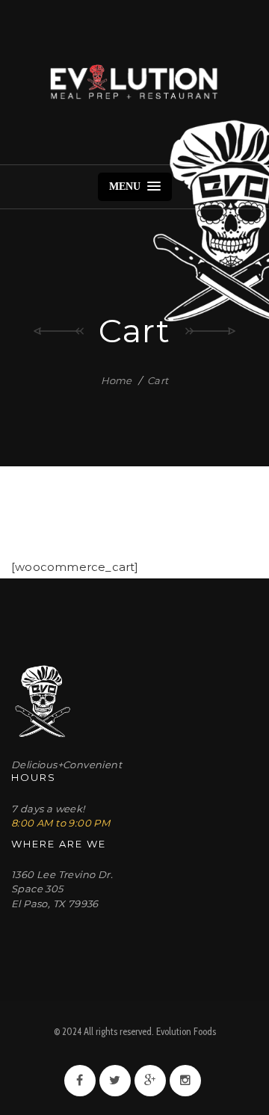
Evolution (134, 82)
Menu (126, 186)
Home (116, 380)
